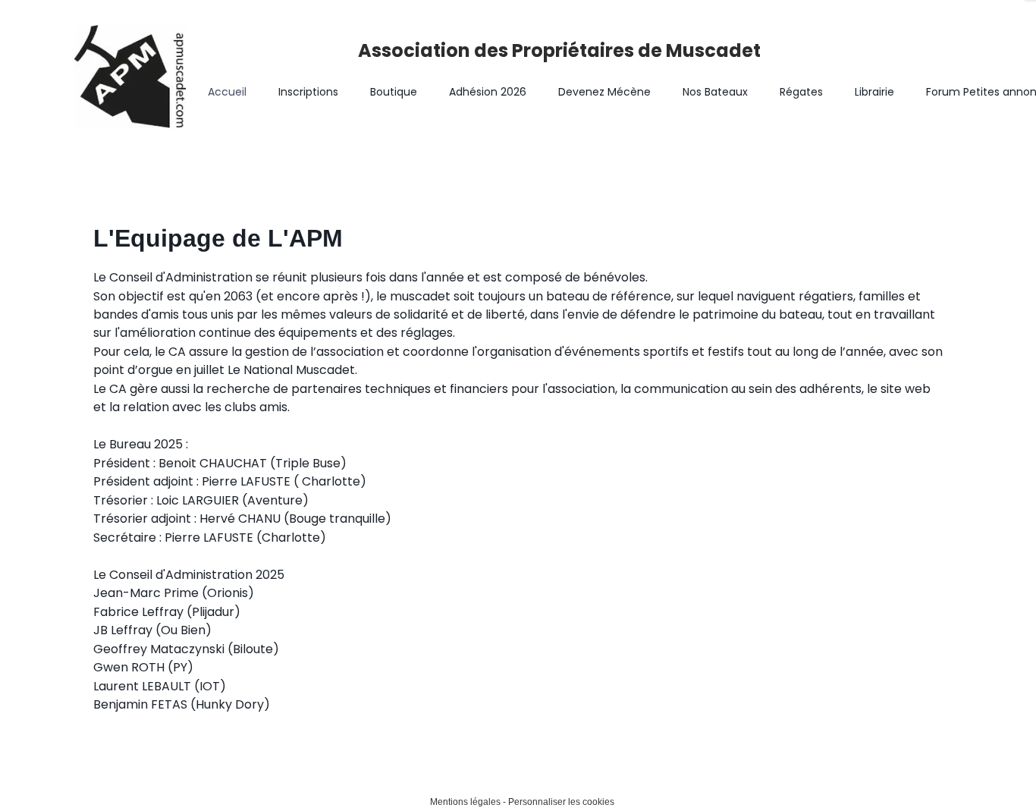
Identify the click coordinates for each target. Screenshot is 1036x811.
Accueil (227, 91)
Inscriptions (308, 91)
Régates (801, 91)
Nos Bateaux (715, 91)
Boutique (393, 91)
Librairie (874, 91)
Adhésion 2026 (487, 91)
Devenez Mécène (604, 91)
